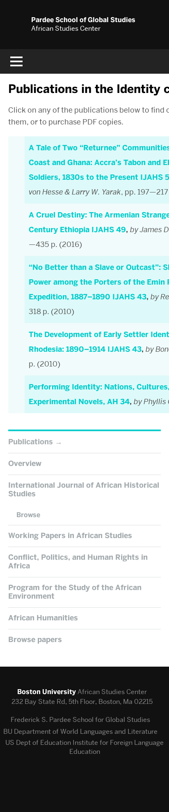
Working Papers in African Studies (70, 536)
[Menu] (16, 61)
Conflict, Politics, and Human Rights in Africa (78, 561)
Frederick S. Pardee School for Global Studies (80, 719)
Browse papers (35, 640)
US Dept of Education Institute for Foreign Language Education (84, 747)
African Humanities (43, 618)
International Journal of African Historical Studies (83, 489)
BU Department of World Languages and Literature (80, 731)
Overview (24, 463)
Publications (30, 442)
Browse (28, 515)
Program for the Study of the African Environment (75, 592)
